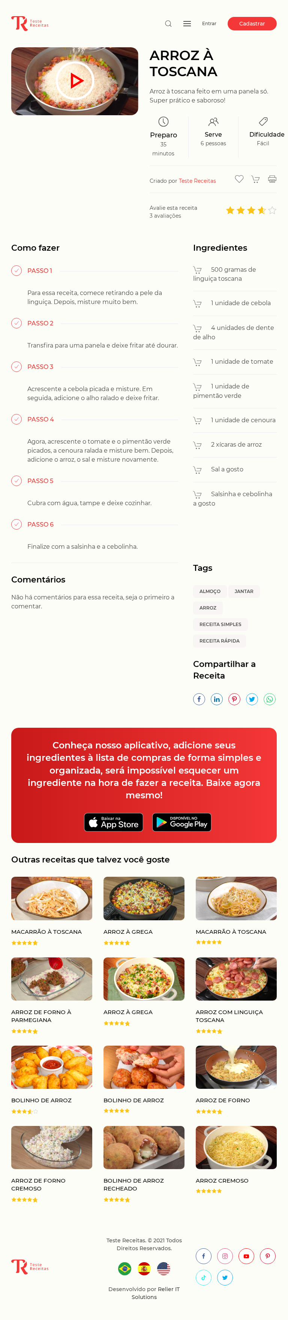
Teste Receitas (197, 181)
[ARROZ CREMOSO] (230, 1164)
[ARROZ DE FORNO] (230, 1080)
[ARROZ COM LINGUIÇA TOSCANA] (230, 995)
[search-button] (168, 23)
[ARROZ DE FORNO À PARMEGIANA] (46, 995)
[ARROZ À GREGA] (138, 911)
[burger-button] (187, 23)
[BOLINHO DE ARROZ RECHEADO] (138, 1164)
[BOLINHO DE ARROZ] (46, 1080)
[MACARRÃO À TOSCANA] (46, 911)
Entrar (209, 23)
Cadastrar (252, 23)
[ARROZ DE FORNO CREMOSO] (46, 1164)
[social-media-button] (204, 1256)
